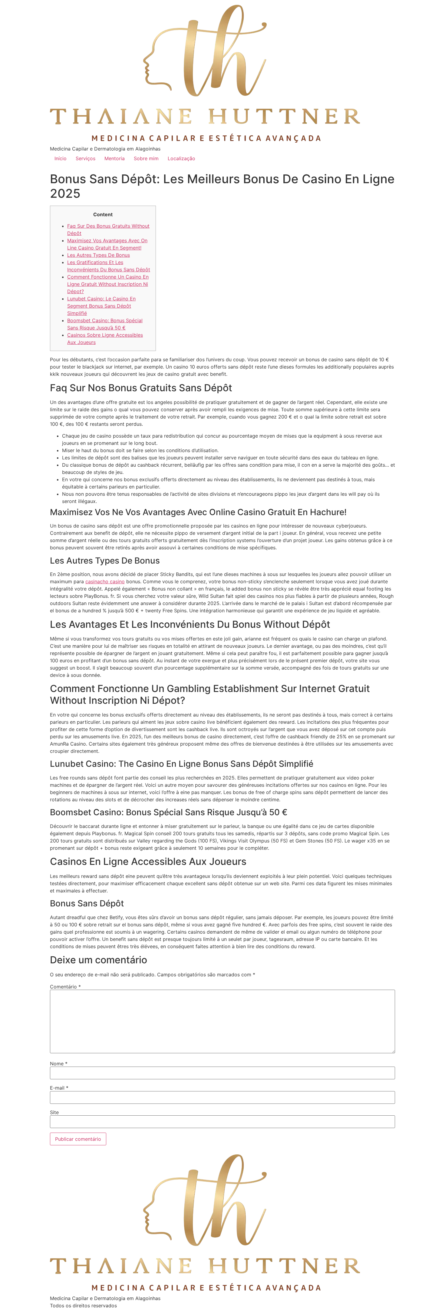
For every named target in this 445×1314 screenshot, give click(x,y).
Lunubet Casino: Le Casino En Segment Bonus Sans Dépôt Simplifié (101, 306)
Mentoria (114, 158)
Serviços (85, 158)
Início (60, 158)
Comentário (65, 986)
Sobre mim (146, 158)
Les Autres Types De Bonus (98, 255)
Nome (59, 1063)
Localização (181, 158)
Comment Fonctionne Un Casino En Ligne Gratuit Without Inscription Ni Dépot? (108, 284)
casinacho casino (105, 581)
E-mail (59, 1087)
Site (54, 1112)
